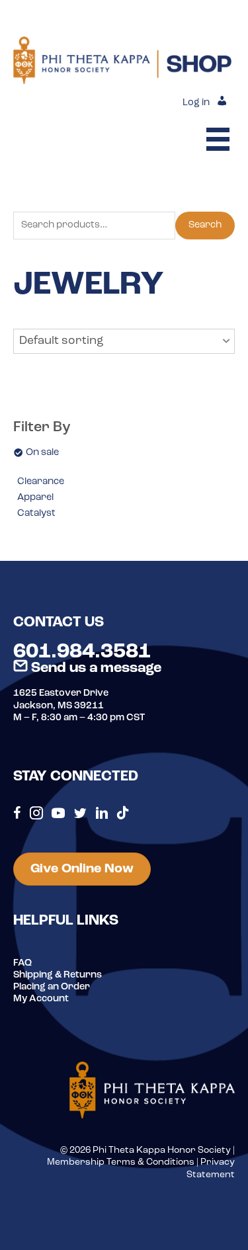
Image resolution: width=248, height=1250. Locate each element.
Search (205, 225)
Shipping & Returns (57, 975)
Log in (196, 103)
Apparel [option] (35, 498)
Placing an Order (51, 987)
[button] (124, 341)
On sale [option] (42, 453)
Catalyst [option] (36, 514)
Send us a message (94, 668)
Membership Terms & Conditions (120, 1162)
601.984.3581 (82, 652)
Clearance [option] (40, 482)
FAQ (22, 963)
